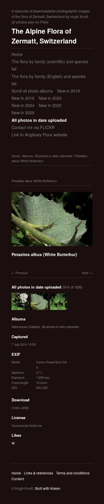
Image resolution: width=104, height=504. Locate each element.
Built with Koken (47, 488)
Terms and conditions (73, 472)
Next (85, 273)
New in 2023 (50, 98)
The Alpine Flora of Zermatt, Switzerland (44, 36)
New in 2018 (68, 91)
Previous (21, 273)
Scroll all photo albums (32, 91)
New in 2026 (23, 112)
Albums (28, 156)
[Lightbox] (52, 247)
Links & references (38, 472)
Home (17, 54)
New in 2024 (23, 105)
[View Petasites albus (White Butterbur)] (58, 307)
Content (18, 478)
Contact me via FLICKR (33, 127)
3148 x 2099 (20, 407)
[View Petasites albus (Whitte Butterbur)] (20, 307)
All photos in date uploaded (39, 120)
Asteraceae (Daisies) (26, 326)
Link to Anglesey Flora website (39, 134)
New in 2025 (50, 105)
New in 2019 (23, 98)
